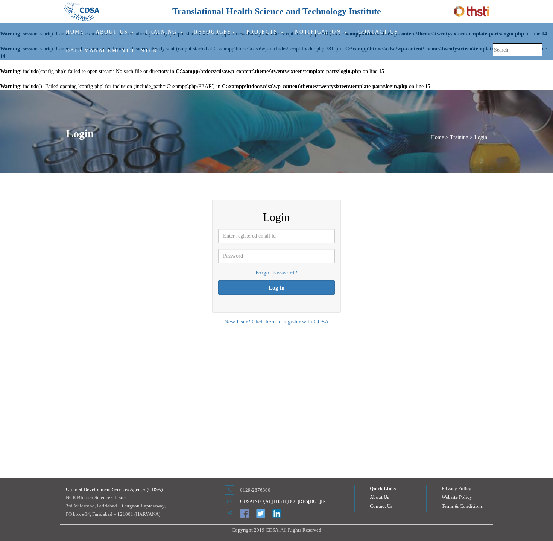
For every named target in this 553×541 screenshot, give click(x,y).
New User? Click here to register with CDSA (276, 322)
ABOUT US (113, 32)
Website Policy (457, 497)
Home (75, 32)
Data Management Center (111, 50)
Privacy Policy (456, 488)
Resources (212, 32)
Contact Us (378, 32)
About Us (379, 497)
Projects (263, 32)
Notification (319, 32)
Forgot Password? (276, 273)
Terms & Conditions (462, 506)
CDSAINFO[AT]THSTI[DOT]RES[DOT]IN (283, 501)
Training (162, 32)
